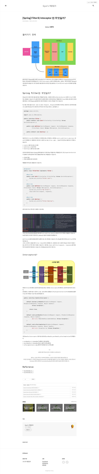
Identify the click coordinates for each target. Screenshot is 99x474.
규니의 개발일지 (28, 427)
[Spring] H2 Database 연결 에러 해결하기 (30, 387)
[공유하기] (27, 379)
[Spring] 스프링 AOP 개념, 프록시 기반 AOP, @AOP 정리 (33, 396)
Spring (28, 384)
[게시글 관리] (28, 379)
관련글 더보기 (74, 401)
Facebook (45, 461)
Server (25, 384)
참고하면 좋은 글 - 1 (28, 371)
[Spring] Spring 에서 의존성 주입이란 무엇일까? (31, 394)
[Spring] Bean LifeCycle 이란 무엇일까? (30, 392)
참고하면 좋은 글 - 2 (28, 372)
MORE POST (25, 442)
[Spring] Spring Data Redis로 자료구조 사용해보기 (32, 390)
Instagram (45, 463)
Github (44, 465)
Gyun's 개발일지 (29, 425)
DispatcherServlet (68, 79)
